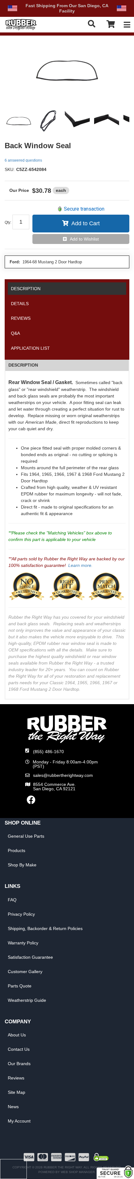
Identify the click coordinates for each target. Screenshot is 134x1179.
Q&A (15, 333)
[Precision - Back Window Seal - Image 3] (77, 121)
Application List (30, 348)
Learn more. (80, 565)
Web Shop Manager (78, 1172)
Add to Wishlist (84, 238)
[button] (93, 24)
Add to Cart (85, 223)
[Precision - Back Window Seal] (67, 71)
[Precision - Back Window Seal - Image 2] (48, 121)
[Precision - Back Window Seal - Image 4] (106, 121)
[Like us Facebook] (31, 801)
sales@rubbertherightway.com (63, 775)
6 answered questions (23, 160)
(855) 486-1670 (48, 751)
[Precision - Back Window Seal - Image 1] (18, 121)
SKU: (10, 169)
